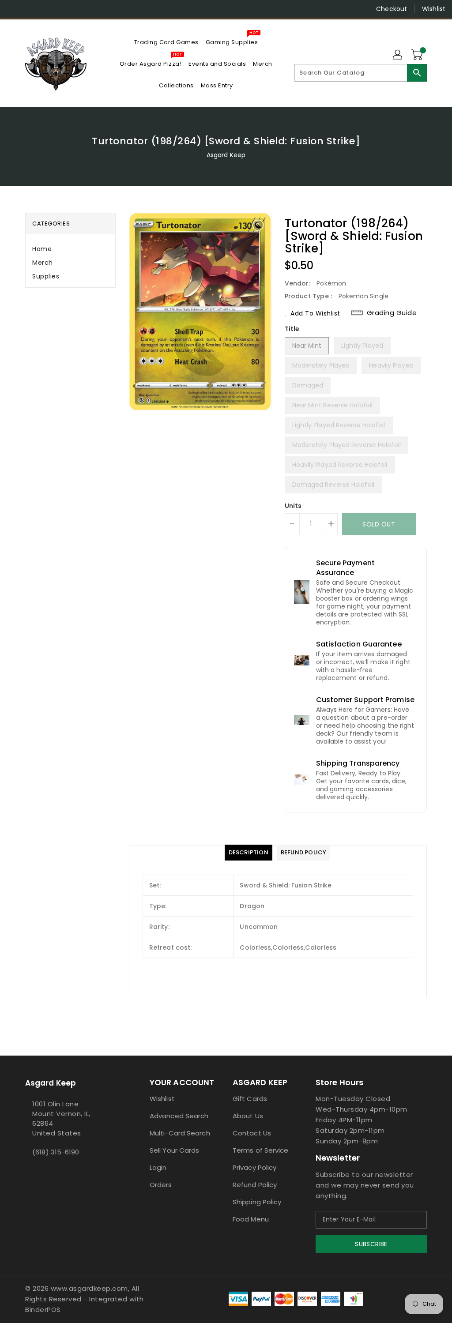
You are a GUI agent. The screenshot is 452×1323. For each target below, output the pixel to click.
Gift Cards (250, 1098)
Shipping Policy (257, 1201)
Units (293, 506)
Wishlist (433, 8)
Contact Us (252, 1133)
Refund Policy (255, 1184)
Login (158, 1167)
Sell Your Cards (175, 1150)
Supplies (45, 276)
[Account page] (398, 55)
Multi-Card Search (180, 1133)
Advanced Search (179, 1115)
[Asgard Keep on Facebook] (13, 8)
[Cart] (418, 55)
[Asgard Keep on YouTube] (45, 8)
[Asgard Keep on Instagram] (29, 8)
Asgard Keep (226, 154)
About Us (248, 1115)
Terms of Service (261, 1150)
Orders (161, 1184)
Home (42, 248)
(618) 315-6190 (55, 1152)
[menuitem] (166, 42)
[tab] (70, 249)
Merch (42, 262)
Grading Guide (392, 312)
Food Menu (251, 1219)
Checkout (391, 8)
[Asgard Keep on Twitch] (77, 8)
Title (292, 328)
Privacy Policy (254, 1167)
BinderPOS (43, 1309)
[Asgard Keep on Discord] (61, 8)
